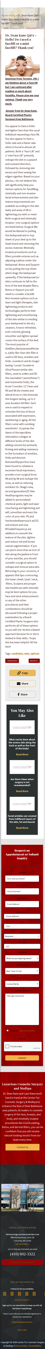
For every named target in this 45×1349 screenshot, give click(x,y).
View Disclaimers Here (22, 1322)
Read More (22, 754)
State (22, 932)
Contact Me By (22, 978)
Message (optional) (22, 990)
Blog (13, 15)
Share (25, 683)
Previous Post (12, 661)
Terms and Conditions (27, 1031)
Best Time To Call (22, 965)
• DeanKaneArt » (22, 1299)
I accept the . (23, 1031)
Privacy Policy (21, 1345)
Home (4, 15)
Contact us (22, 1147)
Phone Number (22, 885)
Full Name (22, 872)
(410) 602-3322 (22, 1254)
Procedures (22, 952)
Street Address (22, 912)
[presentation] (23, 1047)
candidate (17, 653)
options (34, 653)
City (22, 922)
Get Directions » (22, 1244)
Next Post (33, 661)
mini (26, 653)
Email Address (22, 898)
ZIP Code (22, 942)
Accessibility (35, 1345)
